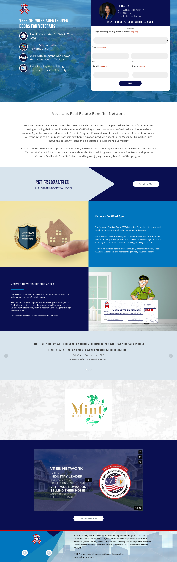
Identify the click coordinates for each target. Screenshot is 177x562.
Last (132, 61)
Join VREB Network (88, 518)
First (94, 61)
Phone (139, 66)
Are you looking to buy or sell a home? (115, 31)
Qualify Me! (146, 184)
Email (99, 66)
